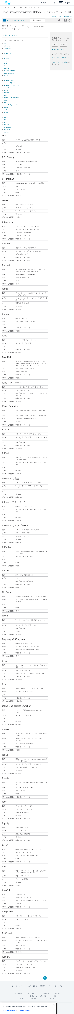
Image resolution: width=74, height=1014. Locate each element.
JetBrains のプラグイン (11, 83)
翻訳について (68, 16)
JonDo (6, 110)
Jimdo (5, 95)
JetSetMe (6, 88)
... (2, 8)
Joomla (6, 112)
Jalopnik (6, 56)
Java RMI (6, 68)
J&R (5, 43)
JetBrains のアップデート (11, 85)
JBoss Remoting (9, 73)
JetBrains (6, 78)
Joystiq (6, 117)
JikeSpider (7, 92)
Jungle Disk (7, 127)
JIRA (5, 100)
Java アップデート (9, 70)
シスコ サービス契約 (59, 62)
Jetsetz (6, 90)
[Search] (32, 21)
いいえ (63, 45)
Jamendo (6, 58)
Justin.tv (6, 132)
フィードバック (58, 49)
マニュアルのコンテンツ (16, 20)
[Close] (54, 1005)
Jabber (6, 51)
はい (54, 45)
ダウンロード (65, 20)
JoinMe (6, 107)
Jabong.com (7, 53)
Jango (5, 61)
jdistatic (6, 75)
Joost (5, 115)
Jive (5, 102)
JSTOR (6, 119)
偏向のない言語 (56, 16)
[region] (28, 1008)
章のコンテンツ (11, 35)
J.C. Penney (7, 46)
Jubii (5, 122)
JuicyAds (6, 124)
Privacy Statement (9, 1010)
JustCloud (7, 129)
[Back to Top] (45, 977)
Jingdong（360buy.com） (11, 97)
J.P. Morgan (7, 48)
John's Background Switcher (12, 105)
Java (5, 65)
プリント (69, 20)
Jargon (6, 63)
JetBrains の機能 (9, 80)
